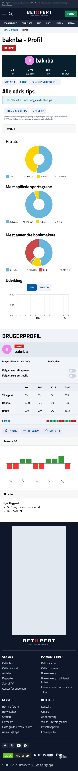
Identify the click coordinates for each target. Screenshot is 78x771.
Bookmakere (10, 23)
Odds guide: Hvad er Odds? (17, 727)
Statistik (10, 82)
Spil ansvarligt (11, 2)
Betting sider (48, 663)
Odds (49, 23)
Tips (39, 23)
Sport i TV (8, 683)
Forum (59, 23)
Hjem (5, 29)
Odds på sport (10, 668)
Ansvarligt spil (10, 732)
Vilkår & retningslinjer (54, 722)
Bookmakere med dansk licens (55, 680)
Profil (13, 431)
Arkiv (23, 82)
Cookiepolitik (48, 732)
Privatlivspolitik (50, 727)
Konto (71, 14)
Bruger (9, 48)
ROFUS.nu (34, 2)
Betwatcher (9, 711)
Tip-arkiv (33, 431)
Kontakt (46, 706)
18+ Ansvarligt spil (42, 765)
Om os (45, 711)
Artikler (6, 673)
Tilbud (44, 692)
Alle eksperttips (17, 111)
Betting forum (10, 706)
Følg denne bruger (43, 82)
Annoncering (48, 716)
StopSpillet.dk (7, 5)
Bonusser (27, 23)
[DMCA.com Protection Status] (16, 756)
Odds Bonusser (50, 668)
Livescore (7, 722)
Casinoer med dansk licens (56, 687)
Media (71, 23)
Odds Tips (7, 663)
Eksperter (8, 678)
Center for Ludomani (14, 688)
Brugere (14, 29)
